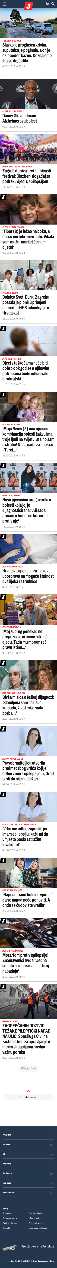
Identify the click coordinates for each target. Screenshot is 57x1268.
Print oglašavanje (35, 1223)
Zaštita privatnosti (10, 1218)
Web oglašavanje (10, 1223)
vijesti (7, 1135)
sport (6, 1144)
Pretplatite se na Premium (38, 1246)
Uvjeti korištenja (35, 1213)
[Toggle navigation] (4, 4)
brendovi (9, 1192)
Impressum (8, 1213)
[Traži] (53, 4)
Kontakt (6, 1228)
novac (7, 1164)
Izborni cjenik (34, 1218)
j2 (4, 1154)
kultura (7, 1173)
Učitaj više (27, 1068)
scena (7, 1183)
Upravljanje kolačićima (38, 1228)
